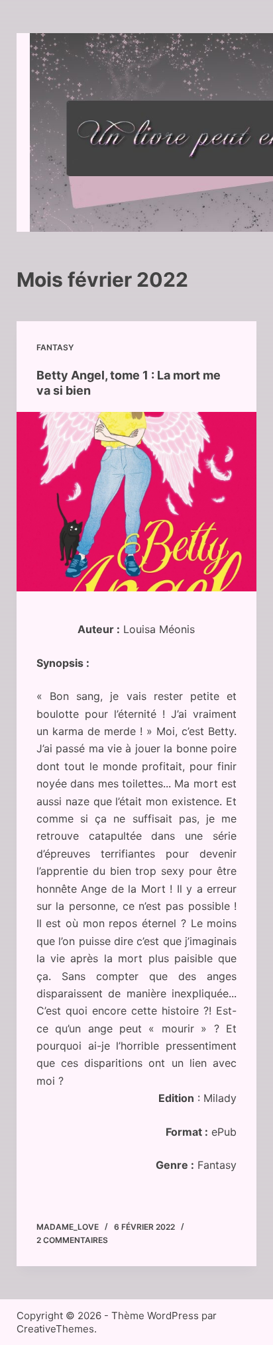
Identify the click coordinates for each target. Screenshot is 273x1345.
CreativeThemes (55, 1328)
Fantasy (55, 347)
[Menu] (237, 132)
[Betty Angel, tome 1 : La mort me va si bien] (137, 502)
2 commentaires (72, 1240)
